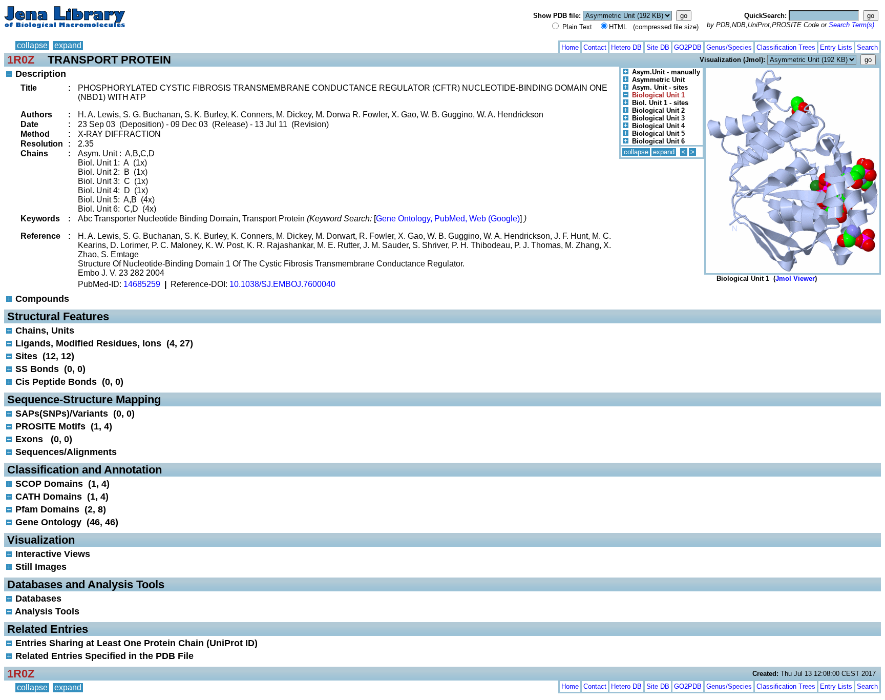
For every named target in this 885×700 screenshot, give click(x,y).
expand (67, 45)
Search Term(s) (851, 25)
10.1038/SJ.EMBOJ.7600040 (282, 284)
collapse (32, 45)
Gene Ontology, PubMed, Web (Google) (448, 218)
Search (867, 47)
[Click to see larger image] (792, 70)
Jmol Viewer (795, 278)
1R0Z (20, 59)
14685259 (141, 284)
